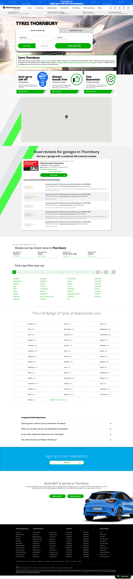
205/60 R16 (86, 550)
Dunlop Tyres (36, 543)
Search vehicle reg (37, 30)
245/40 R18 (69, 556)
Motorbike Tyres (20, 534)
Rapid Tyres (52, 541)
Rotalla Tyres (52, 543)
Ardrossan (98, 291)
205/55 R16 (69, 534)
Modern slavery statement (58, 561)
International (73, 561)
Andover (97, 289)
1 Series (32, 215)
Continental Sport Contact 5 (69, 196)
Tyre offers (102, 536)
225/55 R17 (86, 532)
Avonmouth (93, 62)
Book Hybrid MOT (20, 545)
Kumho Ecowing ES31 (66, 205)
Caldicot (84, 62)
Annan (15, 291)
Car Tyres (18, 532)
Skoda (31, 186)
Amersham (70, 289)
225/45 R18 (69, 545)
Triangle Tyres (53, 556)
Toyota (31, 205)
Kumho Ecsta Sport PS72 (67, 214)
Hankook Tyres (36, 552)
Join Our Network (20, 556)
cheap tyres (45, 61)
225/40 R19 (86, 541)
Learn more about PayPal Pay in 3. (32, 572)
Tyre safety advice (104, 556)
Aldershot (98, 283)
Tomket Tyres (52, 545)
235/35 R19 (69, 552)
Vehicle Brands (51, 8)
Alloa (14, 286)
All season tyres (104, 548)
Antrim (42, 291)
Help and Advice (104, 528)
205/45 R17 (69, 543)
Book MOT (18, 541)
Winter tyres (103, 550)
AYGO (31, 207)
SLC (31, 198)
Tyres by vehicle (104, 539)
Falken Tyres (36, 548)
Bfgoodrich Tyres (37, 536)
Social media (103, 554)
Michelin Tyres (53, 532)
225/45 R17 (69, 536)
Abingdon (43, 281)
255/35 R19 (69, 541)
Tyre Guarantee (90, 91)
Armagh (15, 294)
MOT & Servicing (89, 8)
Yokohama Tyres (53, 554)
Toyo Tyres (52, 548)
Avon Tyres (35, 534)
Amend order (103, 534)
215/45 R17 (86, 539)
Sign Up (66, 462)
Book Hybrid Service (21, 552)
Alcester (70, 283)
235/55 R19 (69, 554)
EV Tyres (18, 539)
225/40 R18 (69, 532)
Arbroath (70, 291)
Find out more (56, 91)
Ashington (16, 296)
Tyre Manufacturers (38, 528)
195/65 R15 (86, 536)
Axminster (70, 296)
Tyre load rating (104, 543)
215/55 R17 (69, 539)
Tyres (29, 8)
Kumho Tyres (36, 556)
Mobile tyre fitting (104, 552)
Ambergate (43, 289)
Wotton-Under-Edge (75, 62)
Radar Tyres (52, 539)
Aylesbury (98, 296)
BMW (31, 214)
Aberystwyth (17, 281)
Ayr (68, 299)
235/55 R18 (86, 534)
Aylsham (43, 299)
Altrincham (98, 286)
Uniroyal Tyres (53, 550)
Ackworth (16, 283)
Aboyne (69, 281)
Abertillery (98, 278)
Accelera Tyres (36, 532)
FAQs (101, 532)
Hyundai (32, 224)
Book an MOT (57, 496)
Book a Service (75, 496)
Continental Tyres (37, 541)
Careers (79, 561)
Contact (119, 8)
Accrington (98, 281)
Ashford (97, 294)
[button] (111, 8)
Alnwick (42, 286)
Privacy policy (48, 561)
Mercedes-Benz (34, 196)
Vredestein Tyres (53, 552)
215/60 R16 (86, 556)
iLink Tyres (35, 554)
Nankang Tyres (53, 534)
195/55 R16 (69, 550)
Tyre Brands (39, 8)
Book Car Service (20, 548)
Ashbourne (43, 294)
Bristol (66, 62)
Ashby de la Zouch (73, 294)
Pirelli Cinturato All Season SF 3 (70, 186)
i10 (31, 225)
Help (115, 8)
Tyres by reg (103, 541)
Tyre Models (64, 8)
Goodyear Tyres (37, 550)
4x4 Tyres (18, 536)
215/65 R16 (86, 545)
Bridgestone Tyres (37, 539)
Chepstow (60, 62)
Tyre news (102, 545)
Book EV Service (20, 550)
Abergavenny (71, 278)
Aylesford (16, 299)
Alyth (14, 289)
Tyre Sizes (69, 528)
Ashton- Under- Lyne (47, 296)
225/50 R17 (69, 548)
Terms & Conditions (32, 561)
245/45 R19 (86, 548)
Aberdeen (43, 278)
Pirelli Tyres (52, 536)
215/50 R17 (86, 552)
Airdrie (42, 283)
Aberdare (16, 278)
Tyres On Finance (20, 554)
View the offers (23, 91)
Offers (100, 8)
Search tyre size (76, 30)
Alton (69, 286)
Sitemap (67, 561)
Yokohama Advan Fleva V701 (69, 224)
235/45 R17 (86, 554)
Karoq (31, 188)
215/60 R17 (86, 543)
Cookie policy (40, 561)
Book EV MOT (19, 543)
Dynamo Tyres (36, 545)
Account (123, 8)
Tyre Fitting (75, 8)
